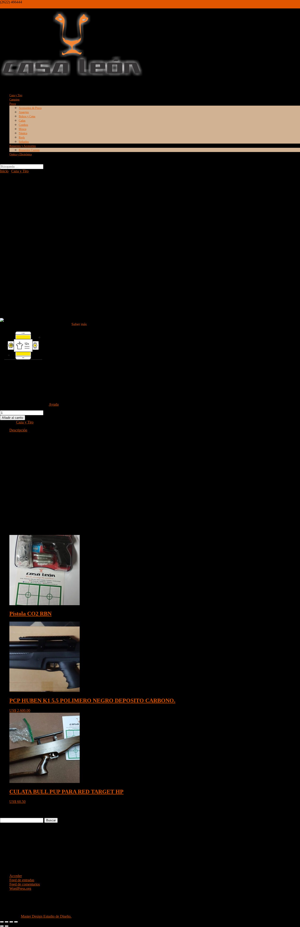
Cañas (22, 120)
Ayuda (54, 404)
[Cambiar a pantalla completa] (6, 922)
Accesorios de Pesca (30, 108)
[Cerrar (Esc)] (16, 922)
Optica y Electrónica (20, 154)
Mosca (22, 129)
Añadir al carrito (12, 417)
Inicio (4, 171)
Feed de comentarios (24, 884)
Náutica (23, 133)
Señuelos (24, 141)
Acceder (15, 876)
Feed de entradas (21, 880)
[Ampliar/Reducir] (2, 922)
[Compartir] (11, 922)
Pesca (12, 103)
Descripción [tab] (18, 430)
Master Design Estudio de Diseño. (46, 916)
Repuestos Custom (29, 150)
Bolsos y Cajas (27, 116)
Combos (23, 124)
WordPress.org (20, 888)
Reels (22, 137)
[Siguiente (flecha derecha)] (6, 926)
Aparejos (24, 112)
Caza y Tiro (20, 171)
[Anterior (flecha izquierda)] (2, 926)
